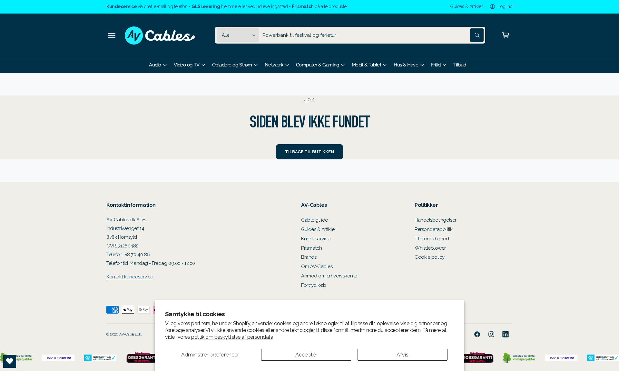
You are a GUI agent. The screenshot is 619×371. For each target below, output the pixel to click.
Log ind (505, 6)
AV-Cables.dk (130, 334)
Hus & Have (406, 65)
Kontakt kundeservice (129, 277)
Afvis (402, 355)
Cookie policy (430, 257)
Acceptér (306, 355)
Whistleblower (430, 248)
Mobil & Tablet (366, 65)
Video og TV (187, 65)
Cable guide (314, 220)
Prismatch (311, 248)
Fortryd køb (313, 285)
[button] (111, 35)
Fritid (436, 65)
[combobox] (373, 35)
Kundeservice (315, 239)
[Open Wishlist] (9, 361)
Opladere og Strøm (232, 65)
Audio (155, 65)
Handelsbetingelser (436, 220)
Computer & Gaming (317, 65)
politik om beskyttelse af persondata (232, 337)
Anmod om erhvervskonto (329, 276)
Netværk (274, 65)
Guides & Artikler (466, 6)
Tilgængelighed (432, 239)
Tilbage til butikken (309, 151)
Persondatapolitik (433, 229)
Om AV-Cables (316, 266)
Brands (308, 257)
